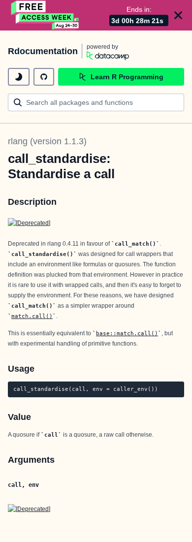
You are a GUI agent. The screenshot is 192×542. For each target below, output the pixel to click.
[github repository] (43, 77)
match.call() (32, 316)
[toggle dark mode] (19, 77)
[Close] (178, 15)
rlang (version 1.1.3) (47, 141)
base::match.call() (127, 333)
